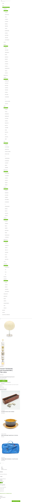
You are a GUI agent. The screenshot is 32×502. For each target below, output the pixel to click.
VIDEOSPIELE (6, 252)
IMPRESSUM (1, 496)
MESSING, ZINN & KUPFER (6, 76)
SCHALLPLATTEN (7, 267)
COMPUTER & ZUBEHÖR (6, 246)
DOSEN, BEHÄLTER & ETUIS (6, 132)
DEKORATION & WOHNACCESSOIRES (7, 150)
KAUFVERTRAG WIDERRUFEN (6, 314)
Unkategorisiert (2, 366)
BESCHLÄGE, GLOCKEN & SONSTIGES (6, 87)
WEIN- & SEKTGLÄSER (6, 48)
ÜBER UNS (3, 310)
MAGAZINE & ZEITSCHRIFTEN (7, 290)
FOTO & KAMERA (6, 255)
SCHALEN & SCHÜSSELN (6, 20)
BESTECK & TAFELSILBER (6, 126)
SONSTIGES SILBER (6, 137)
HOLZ (4, 141)
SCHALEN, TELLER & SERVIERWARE (7, 111)
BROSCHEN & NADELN (6, 231)
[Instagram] (1, 482)
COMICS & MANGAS (6, 285)
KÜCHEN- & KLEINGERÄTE (6, 191)
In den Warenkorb (4, 380)
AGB (0, 498)
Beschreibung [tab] (2, 383)
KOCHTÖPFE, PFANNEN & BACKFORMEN (7, 197)
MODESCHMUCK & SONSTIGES (7, 236)
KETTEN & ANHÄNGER (6, 222)
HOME (3, 3)
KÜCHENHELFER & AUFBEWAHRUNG (7, 204)
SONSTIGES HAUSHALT (6, 214)
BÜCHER (6, 282)
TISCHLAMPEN (7, 175)
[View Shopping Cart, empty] (1, 317)
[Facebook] (0, 482)
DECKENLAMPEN (7, 173)
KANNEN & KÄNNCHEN (6, 25)
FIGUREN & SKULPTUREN (6, 34)
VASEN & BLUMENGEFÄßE (7, 29)
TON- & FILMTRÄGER (5, 262)
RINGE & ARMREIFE (6, 227)
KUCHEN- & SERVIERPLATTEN (7, 67)
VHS (5, 274)
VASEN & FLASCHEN (6, 71)
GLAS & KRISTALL (5, 43)
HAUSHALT (5, 187)
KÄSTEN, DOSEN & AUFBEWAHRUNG (7, 156)
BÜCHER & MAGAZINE (5, 277)
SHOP (3, 5)
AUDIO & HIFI (6, 259)
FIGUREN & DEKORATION (6, 121)
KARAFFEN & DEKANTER (6, 58)
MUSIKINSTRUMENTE (6, 303)
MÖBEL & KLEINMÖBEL (6, 166)
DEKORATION (5, 296)
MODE (4, 305)
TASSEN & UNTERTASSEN (7, 13)
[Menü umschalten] (6, 7)
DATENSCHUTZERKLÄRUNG (2, 497)
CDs (5, 269)
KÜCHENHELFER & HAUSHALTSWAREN (7, 99)
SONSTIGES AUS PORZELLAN (7, 38)
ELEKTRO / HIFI (5, 239)
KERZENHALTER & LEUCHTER (7, 82)
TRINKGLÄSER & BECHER (7, 53)
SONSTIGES (6, 103)
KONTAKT (3, 312)
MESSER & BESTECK (6, 209)
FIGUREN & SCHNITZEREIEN (7, 145)
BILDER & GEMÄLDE (5, 299)
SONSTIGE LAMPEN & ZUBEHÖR (6, 182)
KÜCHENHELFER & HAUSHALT (7, 161)
